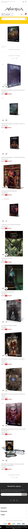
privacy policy (11, 496)
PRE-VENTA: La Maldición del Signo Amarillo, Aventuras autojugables (12, 464)
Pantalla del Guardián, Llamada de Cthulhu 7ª (13, 123)
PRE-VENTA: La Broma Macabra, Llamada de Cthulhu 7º (13, 359)
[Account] (23, 1)
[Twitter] (14, 500)
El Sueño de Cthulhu (6, 258)
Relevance (7, 46)
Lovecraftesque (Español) (7, 291)
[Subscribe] (24, 494)
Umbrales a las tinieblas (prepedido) (11, 224)
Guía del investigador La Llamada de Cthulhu (13, 157)
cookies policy (18, 528)
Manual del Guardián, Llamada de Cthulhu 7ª (13, 90)
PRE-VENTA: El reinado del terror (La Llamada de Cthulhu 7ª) (13, 429)
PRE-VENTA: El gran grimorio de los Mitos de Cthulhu (13, 394)
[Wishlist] (21, 14)
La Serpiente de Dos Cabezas (9, 191)
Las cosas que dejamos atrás (8, 325)
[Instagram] (17, 500)
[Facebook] (11, 500)
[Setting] (26, 1)
